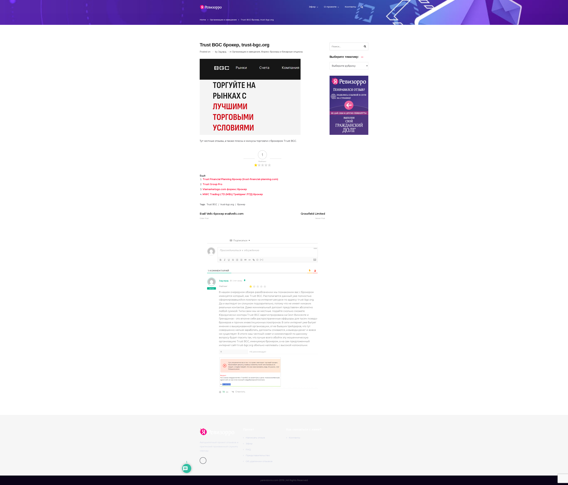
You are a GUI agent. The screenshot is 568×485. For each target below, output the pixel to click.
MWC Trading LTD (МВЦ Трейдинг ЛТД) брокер (233, 194)
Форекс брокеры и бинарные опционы (282, 51)
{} (257, 260)
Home (203, 19)
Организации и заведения (223, 19)
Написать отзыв (255, 437)
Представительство (258, 455)
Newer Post (313, 215)
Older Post (222, 215)
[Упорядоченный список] (237, 260)
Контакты (350, 6)
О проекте (330, 6)
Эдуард (222, 51)
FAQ (248, 449)
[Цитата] (245, 260)
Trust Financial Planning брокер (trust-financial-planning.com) (240, 179)
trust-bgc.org (227, 204)
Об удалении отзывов (259, 461)
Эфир (312, 6)
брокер (241, 204)
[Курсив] (225, 260)
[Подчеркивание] (229, 260)
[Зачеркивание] (233, 260)
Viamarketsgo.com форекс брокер (225, 189)
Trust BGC (212, 204)
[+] (261, 260)
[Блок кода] (249, 260)
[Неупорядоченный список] (241, 260)
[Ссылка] (254, 260)
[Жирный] (220, 260)
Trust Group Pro (212, 184)
